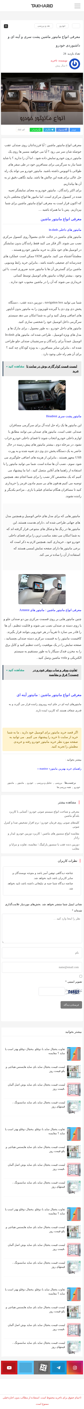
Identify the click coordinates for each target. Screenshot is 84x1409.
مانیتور (20, 782)
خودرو (62, 25)
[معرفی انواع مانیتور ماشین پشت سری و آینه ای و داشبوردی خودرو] (42, 99)
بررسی (58, 782)
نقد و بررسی (44, 25)
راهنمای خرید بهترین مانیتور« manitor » (59, 768)
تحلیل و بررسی (44, 782)
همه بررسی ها (64, 787)
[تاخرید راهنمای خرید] (42, 5)
